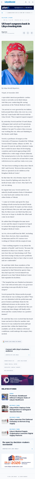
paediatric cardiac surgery (12, 367)
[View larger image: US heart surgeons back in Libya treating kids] (17, 63)
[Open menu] (1, 2)
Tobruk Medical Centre (10, 364)
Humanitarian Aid (9, 360)
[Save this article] (27, 33)
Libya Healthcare (22, 360)
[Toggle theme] (32, 2)
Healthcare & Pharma (7, 17)
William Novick (8, 370)
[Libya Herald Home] (9, 2)
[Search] (29, 2)
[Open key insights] (31, 33)
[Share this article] (24, 33)
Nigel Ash (4, 32)
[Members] (25, 2)
